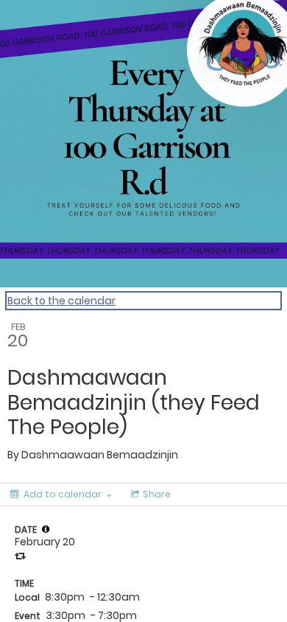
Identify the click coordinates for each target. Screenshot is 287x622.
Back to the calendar (61, 300)
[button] (45, 529)
